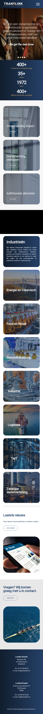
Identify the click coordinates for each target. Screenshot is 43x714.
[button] (18, 57)
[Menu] (37, 4)
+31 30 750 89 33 (22, 668)
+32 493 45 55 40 (22, 695)
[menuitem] (37, 4)
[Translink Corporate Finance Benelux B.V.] (17, 4)
